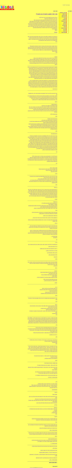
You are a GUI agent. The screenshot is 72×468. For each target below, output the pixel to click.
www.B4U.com (36, 467)
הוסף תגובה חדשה (53, 462)
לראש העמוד (55, 466)
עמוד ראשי (55, 11)
